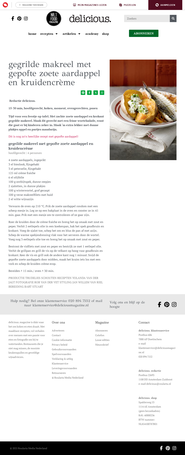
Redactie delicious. (22, 101)
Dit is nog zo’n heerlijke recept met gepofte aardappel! (43, 136)
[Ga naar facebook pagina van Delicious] (11, 18)
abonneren (144, 33)
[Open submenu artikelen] (79, 33)
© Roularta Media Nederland (67, 377)
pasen (93, 108)
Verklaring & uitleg (62, 358)
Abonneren (101, 330)
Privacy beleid (59, 344)
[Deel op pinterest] (83, 92)
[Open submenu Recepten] (56, 33)
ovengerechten (77, 108)
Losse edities (102, 340)
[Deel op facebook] (89, 92)
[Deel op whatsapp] (102, 92)
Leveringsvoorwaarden (64, 368)
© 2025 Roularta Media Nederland (28, 448)
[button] (165, 5)
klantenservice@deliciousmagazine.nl (61, 305)
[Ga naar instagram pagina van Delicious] (24, 18)
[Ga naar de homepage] (53, 18)
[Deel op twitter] (95, 92)
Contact (56, 335)
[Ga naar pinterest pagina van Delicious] (18, 18)
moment (60, 108)
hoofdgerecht (33, 108)
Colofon (99, 335)
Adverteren (58, 330)
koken (48, 108)
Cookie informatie (62, 340)
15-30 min (15, 108)
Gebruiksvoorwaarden (64, 349)
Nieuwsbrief (102, 344)
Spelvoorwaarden (61, 354)
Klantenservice (60, 363)
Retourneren (59, 373)
